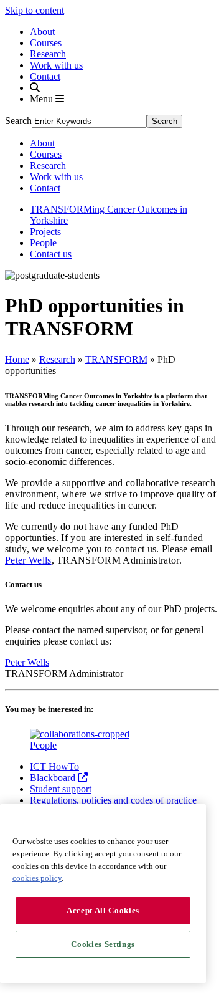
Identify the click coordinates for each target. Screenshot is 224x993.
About (42, 31)
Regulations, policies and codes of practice (113, 800)
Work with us (56, 65)
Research (48, 54)
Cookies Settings (103, 944)
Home (17, 359)
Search (18, 120)
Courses (46, 42)
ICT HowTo (54, 766)
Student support (60, 789)
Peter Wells (28, 560)
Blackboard (54, 777)
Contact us (51, 254)
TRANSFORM (116, 359)
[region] (103, 893)
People (43, 242)
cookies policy (37, 878)
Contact (45, 76)
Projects (45, 231)
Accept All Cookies (103, 910)
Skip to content (34, 10)
